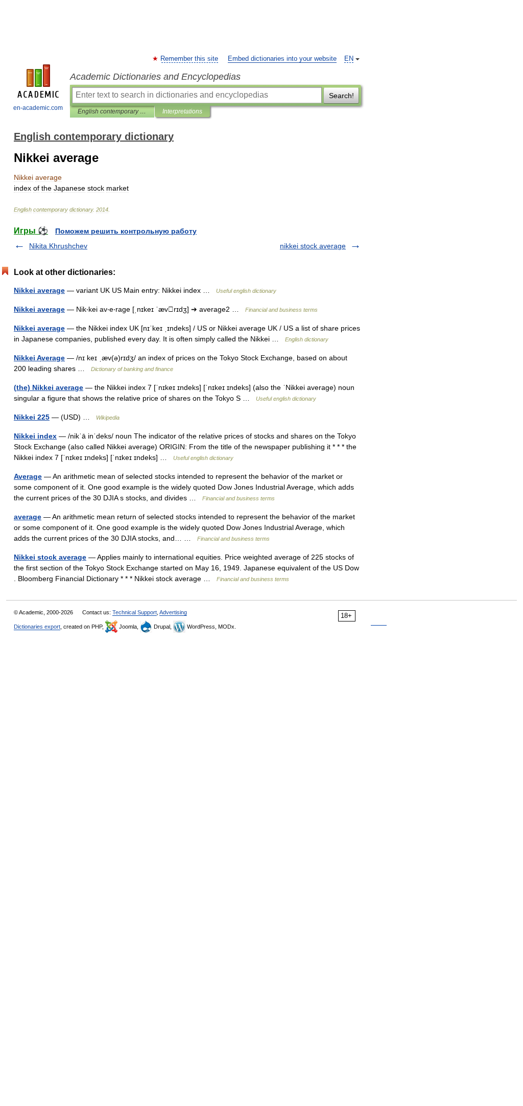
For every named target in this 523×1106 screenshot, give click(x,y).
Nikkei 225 (32, 417)
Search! (341, 95)
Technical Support (134, 612)
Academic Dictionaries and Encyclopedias (155, 77)
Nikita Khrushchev (58, 246)
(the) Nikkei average (48, 387)
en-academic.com (38, 107)
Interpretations (182, 111)
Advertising (173, 612)
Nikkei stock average (50, 557)
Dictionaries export (37, 627)
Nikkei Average (39, 358)
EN (348, 58)
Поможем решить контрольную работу (126, 231)
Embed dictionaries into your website (282, 58)
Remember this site (189, 58)
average (27, 517)
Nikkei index (35, 436)
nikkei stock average (313, 246)
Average (28, 476)
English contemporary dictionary (112, 111)
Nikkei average (39, 290)
